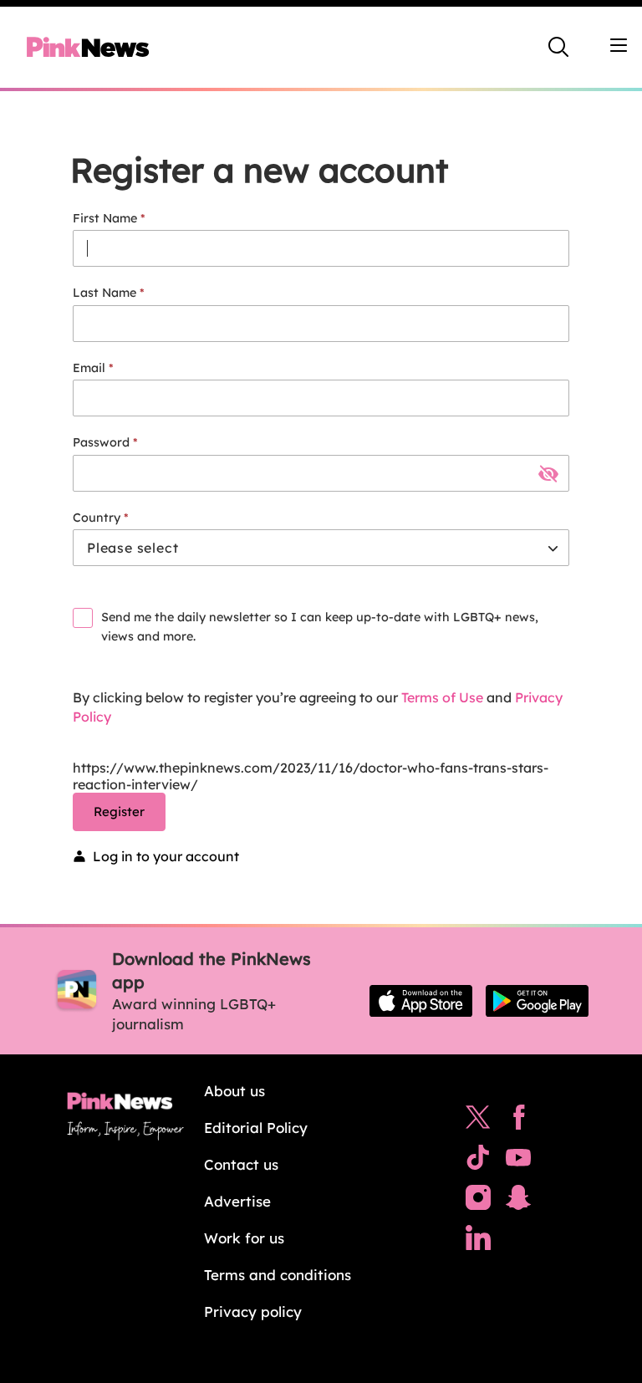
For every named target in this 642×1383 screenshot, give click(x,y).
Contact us (241, 1164)
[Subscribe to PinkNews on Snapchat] (518, 1201)
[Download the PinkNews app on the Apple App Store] (420, 1001)
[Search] (558, 47)
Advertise (237, 1201)
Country (96, 517)
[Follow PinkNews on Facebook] (519, 1121)
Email (89, 367)
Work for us (244, 1238)
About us (234, 1091)
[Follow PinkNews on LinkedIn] (478, 1242)
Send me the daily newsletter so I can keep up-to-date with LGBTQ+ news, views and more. (319, 627)
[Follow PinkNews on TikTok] (478, 1161)
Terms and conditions (277, 1274)
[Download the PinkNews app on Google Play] (537, 1001)
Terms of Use (442, 697)
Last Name (104, 292)
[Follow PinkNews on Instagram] (478, 1201)
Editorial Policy (256, 1127)
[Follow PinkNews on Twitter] (478, 1121)
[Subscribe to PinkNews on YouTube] (518, 1161)
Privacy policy (253, 1311)
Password (101, 442)
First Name (105, 218)
